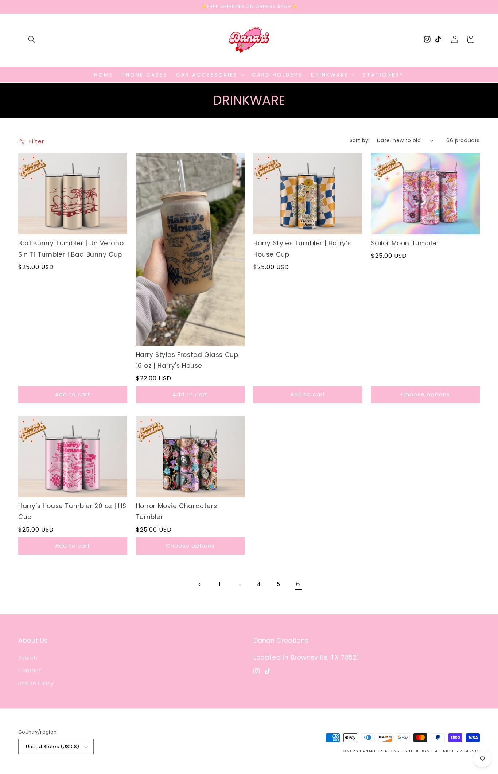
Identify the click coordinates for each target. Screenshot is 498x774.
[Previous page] (200, 584)
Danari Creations (380, 751)
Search (28, 657)
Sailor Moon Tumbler (405, 243)
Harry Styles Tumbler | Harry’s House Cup (302, 249)
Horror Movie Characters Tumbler (176, 512)
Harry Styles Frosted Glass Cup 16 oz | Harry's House (187, 360)
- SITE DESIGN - (418, 751)
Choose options (425, 394)
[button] (32, 39)
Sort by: (360, 140)
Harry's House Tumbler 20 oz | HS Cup (72, 512)
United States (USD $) (52, 746)
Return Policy (36, 683)
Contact (29, 670)
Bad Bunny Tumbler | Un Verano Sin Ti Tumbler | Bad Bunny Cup (71, 249)
